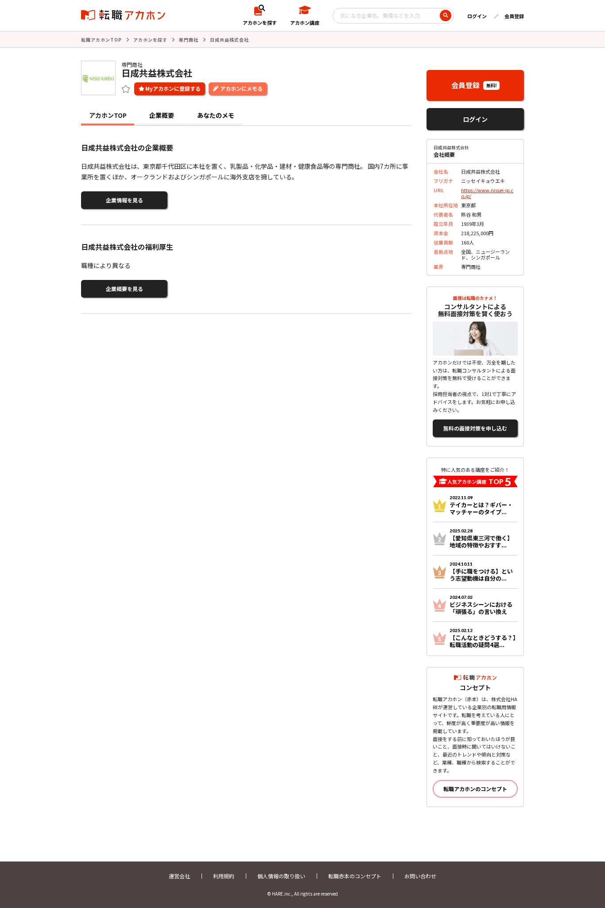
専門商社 (188, 39)
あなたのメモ (215, 115)
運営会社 (179, 876)
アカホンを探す (150, 39)
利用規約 (223, 876)
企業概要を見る (124, 288)
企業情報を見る (124, 200)
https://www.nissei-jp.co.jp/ (487, 192)
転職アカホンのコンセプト (475, 788)
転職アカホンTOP (101, 39)
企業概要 (161, 115)
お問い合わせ (420, 876)
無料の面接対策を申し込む (475, 428)
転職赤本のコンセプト (354, 876)
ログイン (477, 15)
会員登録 (514, 15)
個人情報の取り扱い (281, 876)
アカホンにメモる (241, 88)
